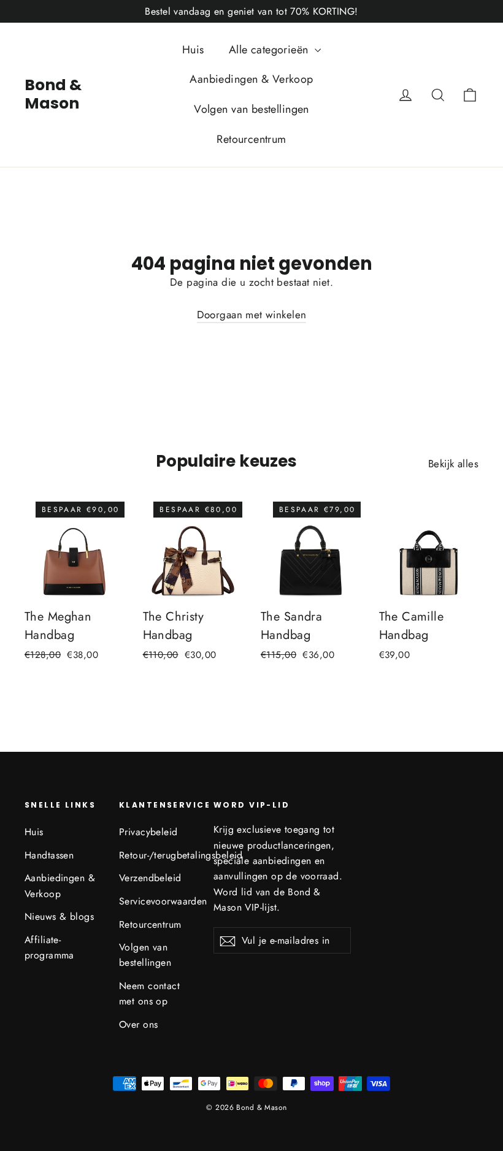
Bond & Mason (53, 94)
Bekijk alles (453, 463)
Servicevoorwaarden (157, 901)
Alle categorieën (270, 50)
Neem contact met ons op (149, 993)
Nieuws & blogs (59, 916)
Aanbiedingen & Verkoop (251, 79)
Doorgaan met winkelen (252, 314)
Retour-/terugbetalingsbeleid (157, 855)
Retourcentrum (251, 139)
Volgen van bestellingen (251, 109)
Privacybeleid (148, 832)
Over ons (138, 1024)
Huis (193, 50)
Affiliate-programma (49, 947)
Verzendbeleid (150, 878)
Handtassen (49, 855)
